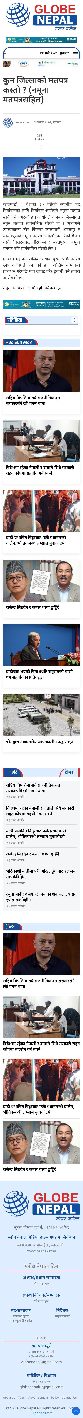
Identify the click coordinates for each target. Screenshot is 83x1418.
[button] (76, 53)
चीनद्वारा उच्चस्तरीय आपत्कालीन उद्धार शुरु (39, 742)
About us (9, 1397)
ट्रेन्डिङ (10, 927)
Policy (55, 1397)
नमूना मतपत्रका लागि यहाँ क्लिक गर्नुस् (32, 288)
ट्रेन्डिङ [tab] (69, 772)
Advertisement (38, 1397)
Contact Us (69, 1397)
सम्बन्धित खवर (18, 343)
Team (21, 1397)
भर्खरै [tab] (13, 772)
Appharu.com (42, 1413)
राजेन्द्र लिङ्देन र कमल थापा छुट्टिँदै (32, 607)
